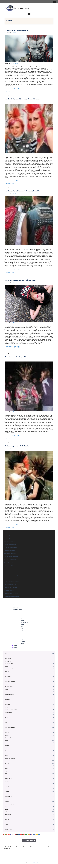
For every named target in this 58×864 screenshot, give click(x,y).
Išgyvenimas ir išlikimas (10, 681)
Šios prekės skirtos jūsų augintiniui (12, 581)
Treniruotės (7, 732)
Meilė (6, 653)
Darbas (6, 717)
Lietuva (6, 824)
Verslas (6, 806)
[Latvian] (24, 834)
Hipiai (22, 611)
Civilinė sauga (8, 814)
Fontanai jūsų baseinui (9, 571)
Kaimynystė (15, 647)
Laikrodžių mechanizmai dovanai (10, 578)
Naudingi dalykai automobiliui (10, 584)
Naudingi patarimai (9, 668)
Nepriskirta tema (8, 799)
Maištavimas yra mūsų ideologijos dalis (17, 446)
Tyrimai (6, 809)
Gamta (6, 827)
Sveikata (6, 740)
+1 (11, 63)
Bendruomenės (9, 88)
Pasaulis (6, 768)
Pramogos (7, 691)
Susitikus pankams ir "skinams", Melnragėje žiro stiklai (22, 191)
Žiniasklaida (7, 679)
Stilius (6, 773)
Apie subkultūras (24, 622)
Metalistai (23, 635)
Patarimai (7, 671)
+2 (13, 63)
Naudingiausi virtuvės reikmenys (10, 559)
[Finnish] (18, 834)
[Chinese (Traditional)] (8, 834)
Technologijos (8, 676)
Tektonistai (23, 641)
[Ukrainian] (39, 834)
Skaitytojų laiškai (8, 829)
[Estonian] (17, 834)
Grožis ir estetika (8, 776)
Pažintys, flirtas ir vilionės (10, 661)
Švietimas (7, 781)
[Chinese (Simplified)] (7, 834)
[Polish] (27, 834)
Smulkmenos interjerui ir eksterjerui (12, 575)
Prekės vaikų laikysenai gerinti (11, 547)
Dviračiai (6, 684)
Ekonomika (7, 801)
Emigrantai (15, 607)
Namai (6, 722)
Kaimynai (15, 645)
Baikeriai (22, 620)
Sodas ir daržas (8, 658)
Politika (6, 811)
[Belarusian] (4, 834)
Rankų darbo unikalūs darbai (10, 565)
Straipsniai (7, 707)
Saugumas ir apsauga (9, 694)
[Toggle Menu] (54, 2)
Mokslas (6, 750)
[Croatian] (9, 834)
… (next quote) (51, 854)
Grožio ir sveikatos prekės (9, 541)
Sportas (6, 714)
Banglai (22, 624)
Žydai (14, 605)
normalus (16, 63)
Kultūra (6, 702)
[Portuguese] (29, 834)
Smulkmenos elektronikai (9, 590)
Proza (6, 730)
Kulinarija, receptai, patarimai (10, 531)
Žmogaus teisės (8, 753)
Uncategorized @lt (9, 663)
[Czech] (11, 834)
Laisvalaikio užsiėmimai (10, 727)
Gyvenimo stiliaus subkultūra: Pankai (17, 30)
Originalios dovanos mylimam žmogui (11, 596)
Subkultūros (14, 88)
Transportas (7, 822)
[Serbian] (32, 834)
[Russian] (30, 834)
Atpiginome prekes (9, 686)
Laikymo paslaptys (9, 725)
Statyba (6, 793)
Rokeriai (22, 643)
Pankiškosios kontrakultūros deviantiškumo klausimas (22, 99)
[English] (15, 834)
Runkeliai (22, 616)
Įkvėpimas (7, 786)
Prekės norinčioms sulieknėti (10, 544)
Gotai (22, 618)
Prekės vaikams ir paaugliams (10, 553)
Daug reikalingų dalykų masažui (10, 562)
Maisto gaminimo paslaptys (10, 737)
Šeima (6, 656)
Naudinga (7, 719)
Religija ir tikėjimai (8, 771)
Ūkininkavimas (8, 816)
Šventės (6, 666)
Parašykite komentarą (10, 91)
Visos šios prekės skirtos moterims (11, 556)
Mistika (6, 689)
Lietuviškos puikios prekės (9, 550)
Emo (21, 614)
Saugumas (7, 745)
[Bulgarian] (5, 834)
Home (6, 27)
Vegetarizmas (8, 765)
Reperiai (22, 637)
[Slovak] (33, 834)
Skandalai (7, 742)
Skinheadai (23, 630)
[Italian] (23, 834)
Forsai (22, 628)
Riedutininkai (23, 632)
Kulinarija (7, 763)
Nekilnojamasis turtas (9, 804)
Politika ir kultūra (8, 796)
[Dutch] (14, 834)
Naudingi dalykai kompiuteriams (11, 593)
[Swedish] (37, 834)
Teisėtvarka (7, 704)
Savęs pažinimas (8, 788)
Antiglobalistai (24, 639)
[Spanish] (36, 834)
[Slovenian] (35, 834)
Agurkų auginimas (8, 712)
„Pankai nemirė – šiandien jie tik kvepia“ (17, 357)
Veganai (6, 755)
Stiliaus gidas (7, 699)
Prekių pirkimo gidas (9, 673)
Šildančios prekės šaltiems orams (11, 538)
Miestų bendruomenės (17, 609)
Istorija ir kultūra (8, 778)
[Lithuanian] (26, 834)
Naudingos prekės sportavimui (11, 587)
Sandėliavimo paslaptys (10, 758)
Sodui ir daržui (7, 568)
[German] (21, 834)
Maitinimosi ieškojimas (9, 696)
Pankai (18, 88)
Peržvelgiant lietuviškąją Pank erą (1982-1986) (20, 280)
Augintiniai (7, 735)
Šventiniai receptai (9, 748)
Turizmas (7, 791)
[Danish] (12, 834)
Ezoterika (7, 819)
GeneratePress (36, 862)
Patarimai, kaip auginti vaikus (11, 709)
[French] (20, 834)
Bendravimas (7, 760)
